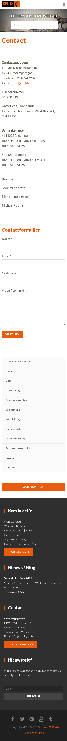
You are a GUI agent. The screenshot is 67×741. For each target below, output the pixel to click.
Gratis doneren (12, 534)
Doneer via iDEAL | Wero (18, 530)
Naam (9, 371)
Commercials (13, 428)
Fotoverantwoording (18, 448)
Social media (13, 409)
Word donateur (33, 486)
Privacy (10, 457)
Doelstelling (13, 390)
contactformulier (20, 644)
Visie (8, 380)
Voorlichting (13, 419)
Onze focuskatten (16, 399)
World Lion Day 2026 (18, 578)
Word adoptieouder (14, 526)
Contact (11, 467)
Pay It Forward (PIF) (15, 539)
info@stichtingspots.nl (27, 83)
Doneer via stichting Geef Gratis (21, 543)
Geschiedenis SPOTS (18, 361)
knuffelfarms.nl (18, 552)
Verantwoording (15, 438)
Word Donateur (13, 521)
